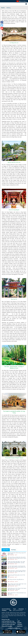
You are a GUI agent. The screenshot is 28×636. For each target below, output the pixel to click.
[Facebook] (1, 22)
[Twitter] (1, 25)
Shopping (4, 610)
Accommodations (6, 609)
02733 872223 (19, 610)
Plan (10, 610)
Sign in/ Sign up (23, 1)
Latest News (6, 549)
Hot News (13, 549)
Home (3, 7)
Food (14, 609)
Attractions (21, 609)
